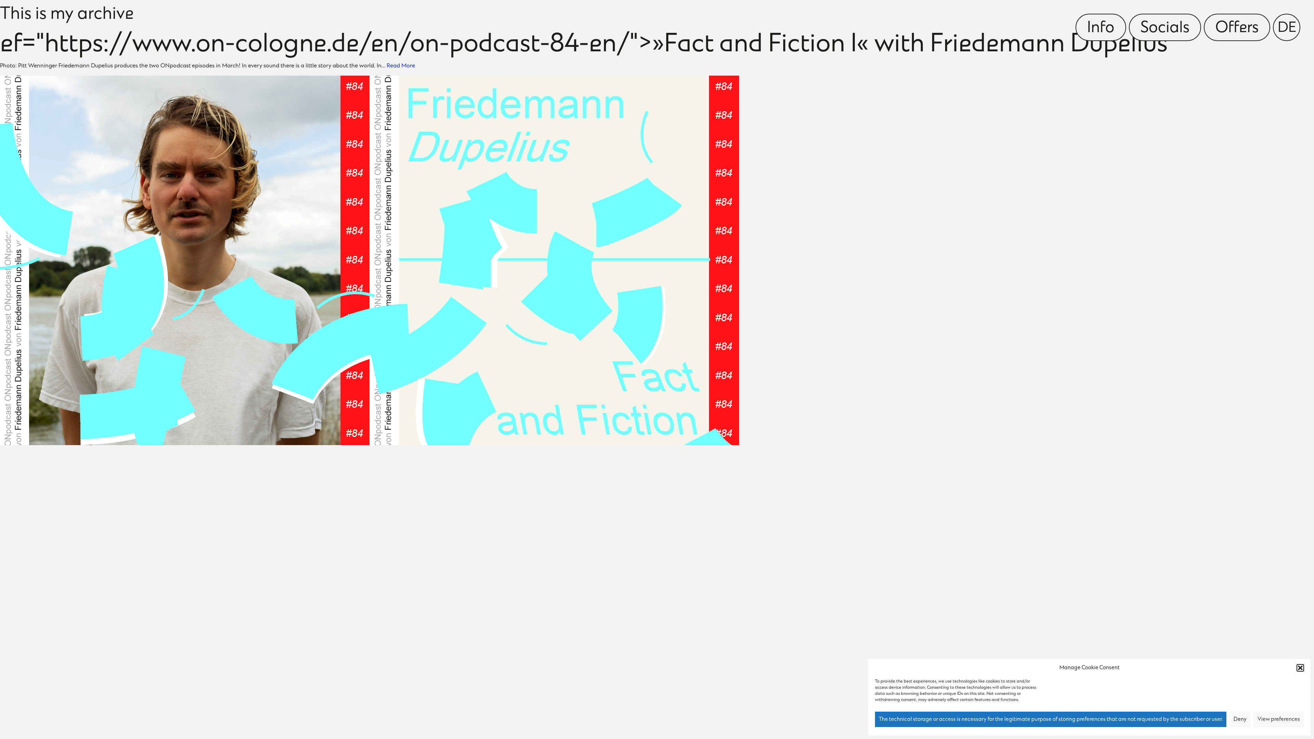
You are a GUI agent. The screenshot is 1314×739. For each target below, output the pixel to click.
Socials (1165, 28)
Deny (1240, 719)
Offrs (1237, 28)
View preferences (1279, 719)
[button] (1300, 667)
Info (1101, 28)
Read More (401, 66)
